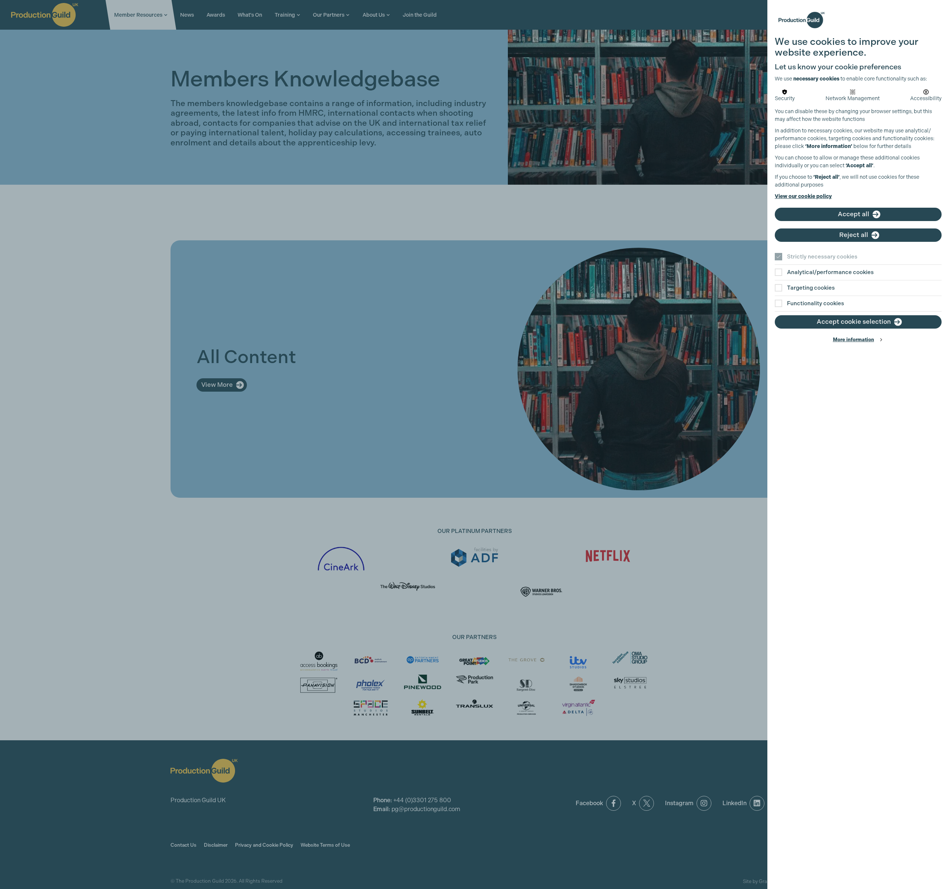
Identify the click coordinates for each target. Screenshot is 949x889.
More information (853, 339)
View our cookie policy (803, 196)
